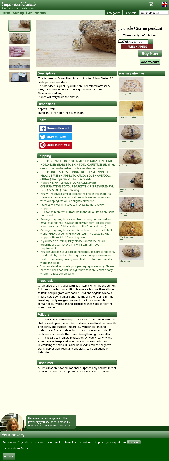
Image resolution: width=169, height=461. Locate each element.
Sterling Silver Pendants (29, 13)
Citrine (6, 13)
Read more (133, 442)
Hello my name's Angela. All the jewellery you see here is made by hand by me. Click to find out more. (49, 421)
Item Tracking (70, 190)
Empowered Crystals (20, 4)
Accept (9, 456)
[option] (76, 43)
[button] (19, 25)
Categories (113, 13)
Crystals (131, 13)
